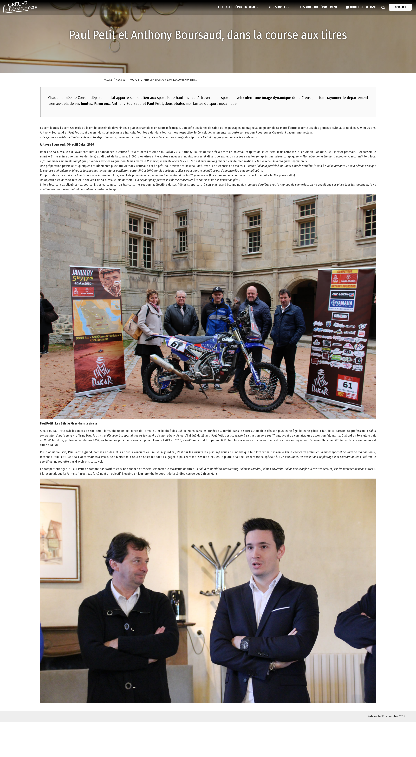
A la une (120, 79)
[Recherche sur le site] (383, 7)
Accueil (108, 79)
